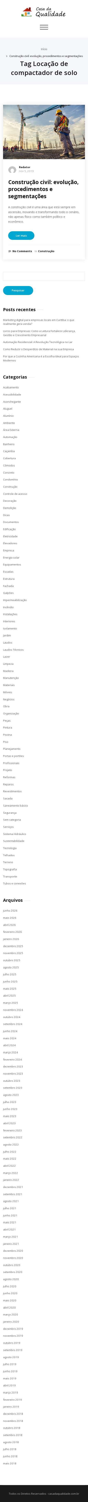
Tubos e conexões (14, 883)
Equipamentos (12, 564)
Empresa (8, 550)
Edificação (9, 529)
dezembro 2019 (13, 1329)
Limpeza (8, 664)
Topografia (10, 869)
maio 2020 (9, 1300)
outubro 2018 (11, 1428)
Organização (11, 713)
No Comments (22, 251)
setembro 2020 (12, 1272)
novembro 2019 (13, 1336)
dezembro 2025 (13, 946)
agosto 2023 (11, 1095)
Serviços (8, 827)
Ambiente (9, 423)
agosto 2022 (11, 1144)
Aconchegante (12, 401)
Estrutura (9, 579)
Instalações (10, 614)
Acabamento (11, 387)
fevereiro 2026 (12, 932)
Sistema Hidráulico (14, 834)
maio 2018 (9, 1463)
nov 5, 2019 (26, 171)
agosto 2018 (11, 1442)
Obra (6, 706)
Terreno (8, 862)
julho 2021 (9, 1208)
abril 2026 (9, 925)
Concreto (8, 472)
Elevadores (10, 543)
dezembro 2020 (13, 1251)
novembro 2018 (13, 1421)
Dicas (6, 515)
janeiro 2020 (11, 1321)
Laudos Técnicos (13, 650)
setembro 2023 (12, 1088)
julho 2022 (9, 1151)
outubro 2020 (11, 1265)
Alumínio (8, 416)
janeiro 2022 (11, 1180)
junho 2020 (10, 1293)
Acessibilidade (12, 394)
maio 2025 (9, 988)
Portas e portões (13, 756)
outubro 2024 (11, 1017)
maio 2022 (9, 1158)
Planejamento (11, 749)
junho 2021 (10, 1215)
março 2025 (10, 1003)
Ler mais (21, 235)
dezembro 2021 (13, 1187)
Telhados (9, 855)
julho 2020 (9, 1286)
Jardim (7, 635)
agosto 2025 (11, 967)
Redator (24, 167)
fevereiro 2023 (12, 1130)
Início (44, 49)
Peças (7, 720)
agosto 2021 (11, 1201)
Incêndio (8, 607)
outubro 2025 (11, 960)
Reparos (8, 784)
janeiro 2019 (11, 1406)
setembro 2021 (12, 1194)
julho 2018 (9, 1449)
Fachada (8, 586)
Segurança (10, 813)
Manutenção (11, 678)
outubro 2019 (11, 1343)
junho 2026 (10, 910)
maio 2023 (9, 1116)
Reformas (9, 777)
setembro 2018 (12, 1435)
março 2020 (10, 1314)
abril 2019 (9, 1385)
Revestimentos (12, 791)
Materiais (9, 685)
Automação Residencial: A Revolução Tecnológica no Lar (37, 342)
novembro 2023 (13, 1073)
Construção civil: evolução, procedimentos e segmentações (46, 56)
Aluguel (7, 408)
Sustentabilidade (13, 841)
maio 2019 (9, 1378)
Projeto (7, 770)
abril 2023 (9, 1123)
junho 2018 (10, 1456)
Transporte (10, 876)
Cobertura (9, 458)
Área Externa (11, 430)
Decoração (10, 501)
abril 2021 (9, 1229)
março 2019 (10, 1392)
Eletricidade (10, 536)
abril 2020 (9, 1307)
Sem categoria (12, 819)
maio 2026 (9, 918)
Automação (10, 437)
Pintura (7, 727)
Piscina (7, 734)
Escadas (8, 571)
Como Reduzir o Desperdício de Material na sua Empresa (38, 349)
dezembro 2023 (13, 1066)
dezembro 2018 (13, 1414)
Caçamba (9, 451)
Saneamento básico (15, 805)
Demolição (9, 508)
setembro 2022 (12, 1137)
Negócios (9, 699)
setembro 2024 (12, 1024)
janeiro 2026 (11, 939)
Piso (5, 742)
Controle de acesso (15, 494)
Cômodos (9, 465)
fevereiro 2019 (12, 1399)
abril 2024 (9, 1045)
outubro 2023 (11, 1081)
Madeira (8, 671)
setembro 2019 (12, 1350)
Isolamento (10, 628)
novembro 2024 (13, 1010)
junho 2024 (10, 1031)
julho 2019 (9, 1364)
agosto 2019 (11, 1357)
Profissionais (11, 763)
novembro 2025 (13, 953)
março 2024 (10, 1052)
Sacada (7, 798)
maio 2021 (9, 1222)
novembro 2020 (13, 1258)
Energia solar (11, 557)
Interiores (9, 621)
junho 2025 (10, 981)
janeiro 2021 (11, 1244)
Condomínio (10, 479)
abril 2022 (9, 1166)
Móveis (7, 692)
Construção (46, 251)
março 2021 (10, 1236)
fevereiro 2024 (12, 1059)
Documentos (11, 522)
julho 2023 (9, 1102)
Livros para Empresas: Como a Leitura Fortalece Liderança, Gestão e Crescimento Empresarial (39, 333)
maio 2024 (9, 1038)
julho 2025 (9, 974)
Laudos (7, 642)
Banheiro (9, 444)
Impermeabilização (15, 600)
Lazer (6, 656)
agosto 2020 (11, 1279)
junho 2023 (10, 1109)
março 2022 (10, 1173)
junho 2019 (10, 1371)
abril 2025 (9, 995)
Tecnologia (10, 848)
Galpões (8, 593)
